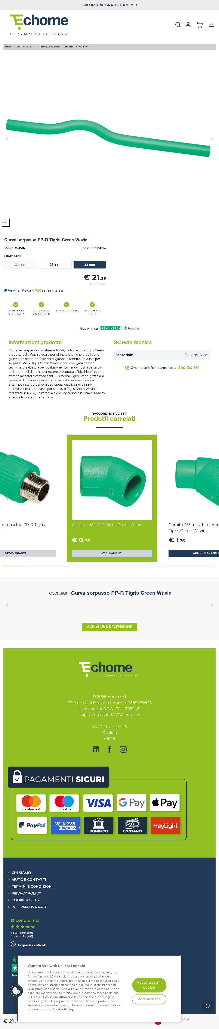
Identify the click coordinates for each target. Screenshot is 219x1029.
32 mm (89, 265)
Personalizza (149, 999)
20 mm (20, 265)
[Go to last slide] (6, 498)
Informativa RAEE (27, 907)
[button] (6, 223)
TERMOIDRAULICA (26, 47)
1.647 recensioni (22, 932)
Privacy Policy (24, 893)
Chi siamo (19, 873)
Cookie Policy (24, 900)
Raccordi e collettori (49, 47)
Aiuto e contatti (27, 880)
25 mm (55, 265)
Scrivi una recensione (109, 627)
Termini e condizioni (30, 887)
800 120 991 (189, 368)
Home (8, 47)
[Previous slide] (6, 138)
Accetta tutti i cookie (149, 984)
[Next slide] (212, 138)
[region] (99, 988)
